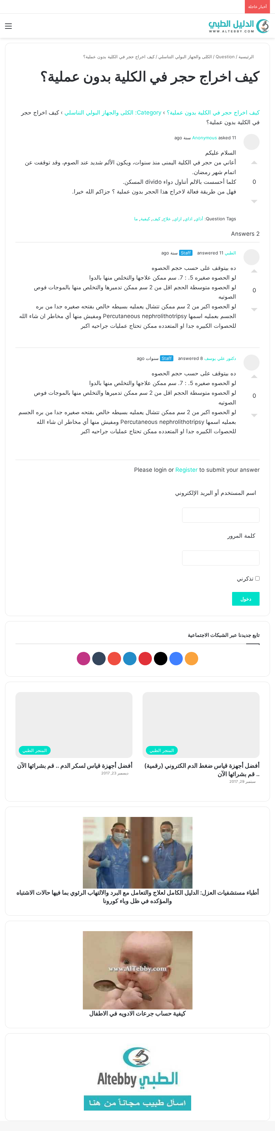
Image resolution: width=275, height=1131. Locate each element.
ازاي (178, 218)
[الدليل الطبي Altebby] (238, 25)
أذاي (199, 218)
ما (136, 218)
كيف (156, 218)
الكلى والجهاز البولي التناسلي (185, 56)
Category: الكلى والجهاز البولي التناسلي (112, 112)
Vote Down (254, 203)
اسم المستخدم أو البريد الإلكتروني (215, 492)
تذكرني (246, 578)
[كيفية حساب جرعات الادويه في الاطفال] (137, 970)
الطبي (230, 252)
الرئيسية (246, 56)
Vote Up (254, 160)
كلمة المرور (241, 535)
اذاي (188, 218)
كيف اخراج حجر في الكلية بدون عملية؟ (213, 112)
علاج (167, 218)
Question (225, 56)
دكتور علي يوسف (220, 358)
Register (186, 469)
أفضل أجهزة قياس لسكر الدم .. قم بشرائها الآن (74, 765)
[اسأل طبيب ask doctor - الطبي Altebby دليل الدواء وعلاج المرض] (137, 1077)
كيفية (145, 218)
